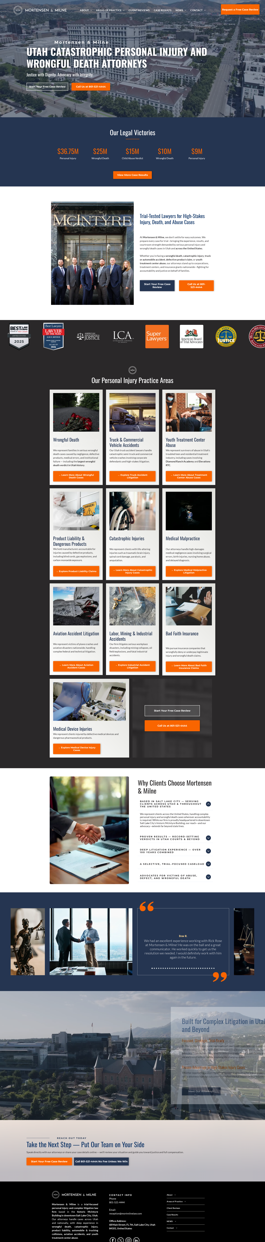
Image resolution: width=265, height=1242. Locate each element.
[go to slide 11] (174, 968)
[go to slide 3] (156, 968)
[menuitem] (86, 10)
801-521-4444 (117, 1202)
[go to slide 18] (189, 968)
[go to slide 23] (200, 968)
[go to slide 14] (180, 968)
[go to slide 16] (185, 968)
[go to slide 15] (183, 968)
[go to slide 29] (213, 968)
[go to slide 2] (154, 968)
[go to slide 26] (207, 968)
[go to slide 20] (194, 968)
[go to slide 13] (178, 968)
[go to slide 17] (187, 968)
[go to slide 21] (196, 968)
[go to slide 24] (202, 968)
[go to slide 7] (165, 968)
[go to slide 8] (167, 968)
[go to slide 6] (163, 968)
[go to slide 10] (172, 968)
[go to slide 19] (191, 968)
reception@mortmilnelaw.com (125, 1213)
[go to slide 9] (169, 968)
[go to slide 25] (205, 968)
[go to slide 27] (209, 968)
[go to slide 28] (211, 968)
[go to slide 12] (176, 968)
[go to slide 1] (152, 968)
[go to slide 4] (158, 968)
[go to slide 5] (160, 968)
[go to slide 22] (198, 968)
